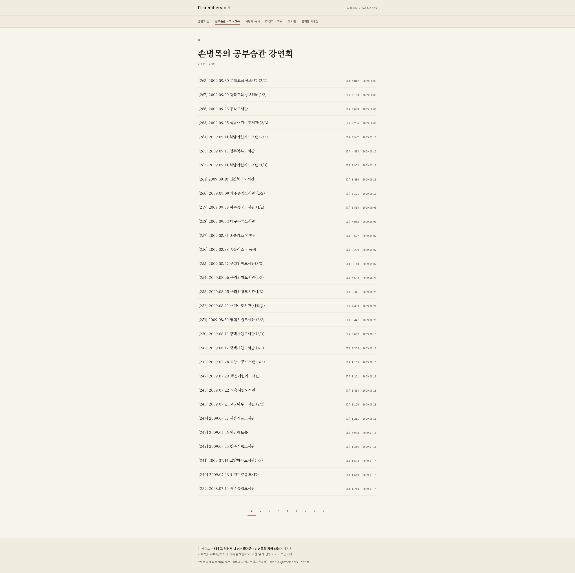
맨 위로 (305, 562)
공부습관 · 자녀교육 (227, 21)
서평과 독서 (252, 21)
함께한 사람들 (310, 21)
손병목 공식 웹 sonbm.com (214, 562)
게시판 (292, 21)
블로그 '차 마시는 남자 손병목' (249, 562)
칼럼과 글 (204, 21)
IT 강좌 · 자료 (274, 21)
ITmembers (214, 7)
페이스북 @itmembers (284, 562)
